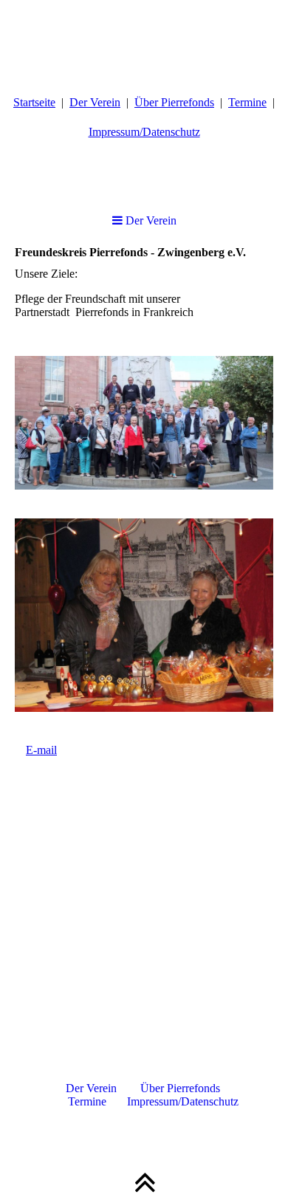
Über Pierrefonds (174, 102)
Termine (247, 102)
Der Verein (94, 102)
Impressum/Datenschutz (144, 132)
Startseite (34, 102)
